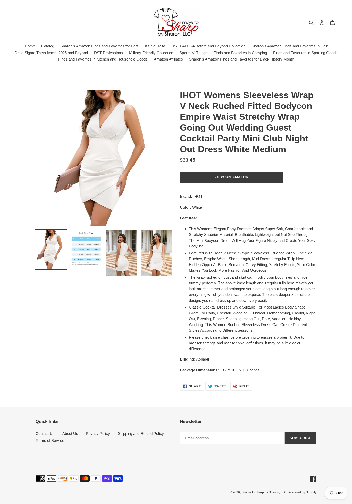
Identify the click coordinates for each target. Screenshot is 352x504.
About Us (70, 433)
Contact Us (45, 433)
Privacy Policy (98, 433)
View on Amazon (231, 177)
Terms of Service (50, 440)
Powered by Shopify (302, 492)
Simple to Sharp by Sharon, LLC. (264, 492)
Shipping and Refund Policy (141, 433)
